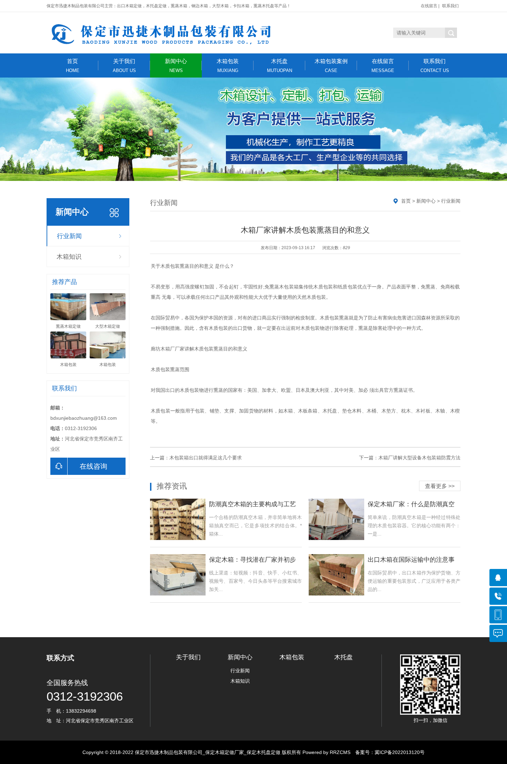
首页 (72, 65)
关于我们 (124, 65)
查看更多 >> (440, 486)
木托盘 (279, 65)
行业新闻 (69, 236)
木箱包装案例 (331, 65)
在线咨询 (93, 466)
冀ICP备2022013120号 (400, 752)
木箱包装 (228, 65)
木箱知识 (69, 256)
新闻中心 (176, 65)
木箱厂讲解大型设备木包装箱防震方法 (419, 457)
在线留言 (429, 5)
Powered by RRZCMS (325, 752)
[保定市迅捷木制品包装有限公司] (176, 33)
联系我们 (450, 5)
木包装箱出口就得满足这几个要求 (205, 457)
